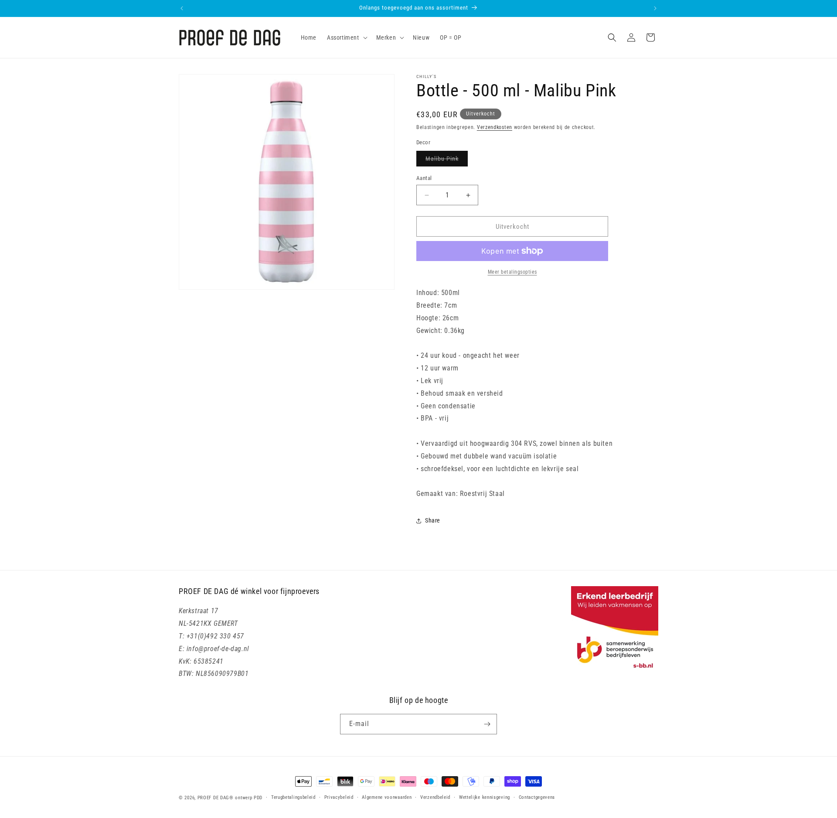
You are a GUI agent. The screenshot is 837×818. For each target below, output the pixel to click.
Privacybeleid (339, 797)
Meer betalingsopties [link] (512, 272)
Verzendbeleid (435, 797)
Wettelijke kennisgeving (484, 797)
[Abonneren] (487, 724)
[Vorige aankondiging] (181, 8)
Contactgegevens (537, 797)
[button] (346, 37)
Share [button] (432, 520)
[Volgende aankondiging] (655, 8)
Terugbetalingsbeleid (293, 797)
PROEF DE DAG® (215, 798)
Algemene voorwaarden (387, 797)
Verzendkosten (494, 127)
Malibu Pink (446, 160)
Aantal (424, 178)
